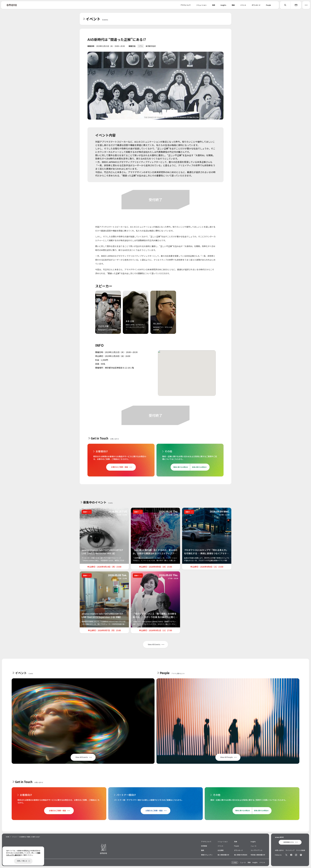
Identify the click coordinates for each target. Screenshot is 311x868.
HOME (7, 837)
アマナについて (186, 5)
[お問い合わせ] (296, 5)
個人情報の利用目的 (240, 855)
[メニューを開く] (306, 5)
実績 (213, 5)
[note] (301, 855)
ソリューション (201, 5)
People (268, 5)
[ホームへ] (12, 5)
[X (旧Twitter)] (286, 855)
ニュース (253, 846)
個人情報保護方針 (223, 855)
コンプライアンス (256, 850)
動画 (233, 5)
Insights (223, 5)
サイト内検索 (300, 850)
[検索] (285, 5)
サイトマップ (290, 850)
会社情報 (220, 850)
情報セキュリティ (207, 855)
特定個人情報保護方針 (258, 855)
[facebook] (291, 855)
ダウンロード (256, 5)
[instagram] (296, 855)
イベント (243, 5)
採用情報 (204, 846)
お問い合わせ (279, 850)
